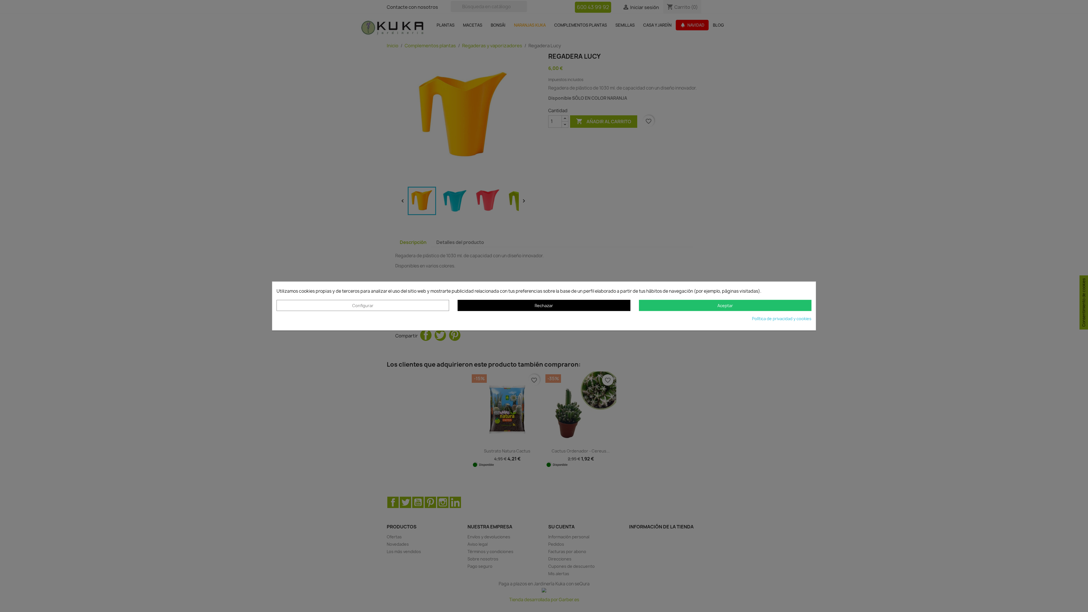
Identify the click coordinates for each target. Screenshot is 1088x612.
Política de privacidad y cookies (781, 319)
